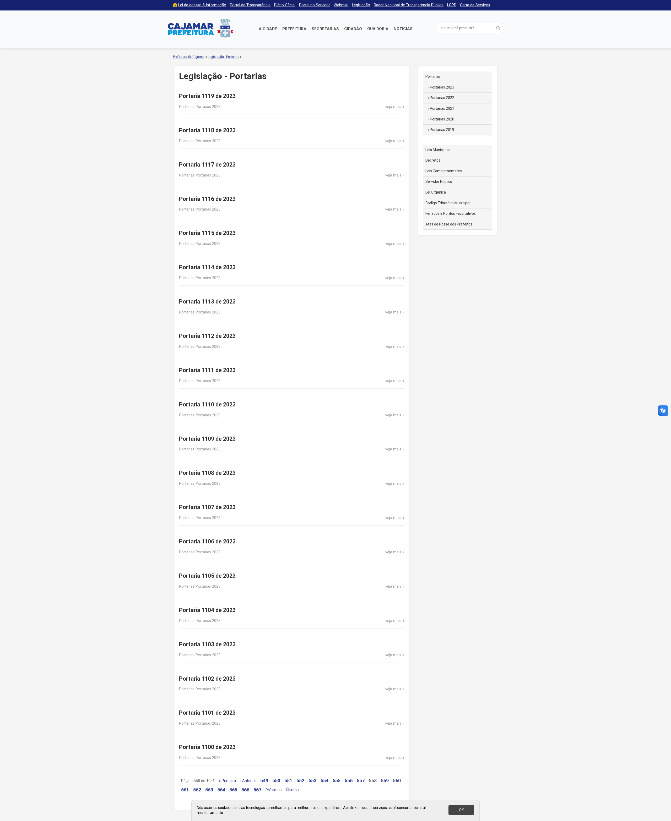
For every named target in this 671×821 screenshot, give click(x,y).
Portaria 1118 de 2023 (207, 130)
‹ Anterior (248, 781)
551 (288, 780)
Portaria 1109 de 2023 (207, 439)
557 (361, 780)
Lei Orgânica (435, 192)
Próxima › (274, 790)
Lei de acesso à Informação (202, 5)
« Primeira (227, 781)
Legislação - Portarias (223, 57)
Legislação (361, 5)
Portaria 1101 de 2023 (207, 712)
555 (336, 780)
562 (197, 789)
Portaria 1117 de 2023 (207, 164)
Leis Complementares (443, 171)
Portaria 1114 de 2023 (207, 267)
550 (276, 780)
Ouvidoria (377, 28)
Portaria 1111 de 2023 (207, 370)
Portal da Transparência (250, 5)
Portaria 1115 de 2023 (207, 233)
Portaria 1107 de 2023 (207, 507)
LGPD (451, 5)
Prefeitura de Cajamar (200, 28)
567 (257, 789)
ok (461, 810)
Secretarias (325, 28)
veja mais (393, 106)
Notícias (403, 28)
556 (349, 780)
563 (209, 789)
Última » (293, 790)
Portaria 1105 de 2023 (207, 575)
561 (185, 789)
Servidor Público (438, 181)
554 (324, 780)
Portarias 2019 (442, 130)
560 (397, 780)
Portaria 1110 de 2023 (207, 404)
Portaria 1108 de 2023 (207, 473)
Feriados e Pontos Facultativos (450, 213)
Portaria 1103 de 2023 (207, 644)
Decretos (432, 160)
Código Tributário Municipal (447, 203)
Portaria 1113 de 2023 (207, 301)
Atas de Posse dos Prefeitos (448, 224)
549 (264, 780)
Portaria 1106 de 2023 (207, 541)
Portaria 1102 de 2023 (207, 678)
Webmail (341, 5)
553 (312, 780)
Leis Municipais (437, 150)
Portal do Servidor (314, 5)
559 (385, 780)
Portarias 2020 (442, 119)
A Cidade (268, 28)
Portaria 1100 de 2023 (207, 747)
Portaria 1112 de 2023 (207, 336)
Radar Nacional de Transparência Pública (408, 5)
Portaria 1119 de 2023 (207, 96)
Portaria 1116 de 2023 (207, 199)
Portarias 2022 (442, 98)
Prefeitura (294, 28)
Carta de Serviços (475, 5)
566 (245, 789)
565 (233, 789)
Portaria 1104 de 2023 (207, 610)
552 (300, 780)
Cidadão (353, 28)
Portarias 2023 (442, 87)
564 (221, 789)
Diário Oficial (284, 5)
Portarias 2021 (442, 108)
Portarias (433, 76)
